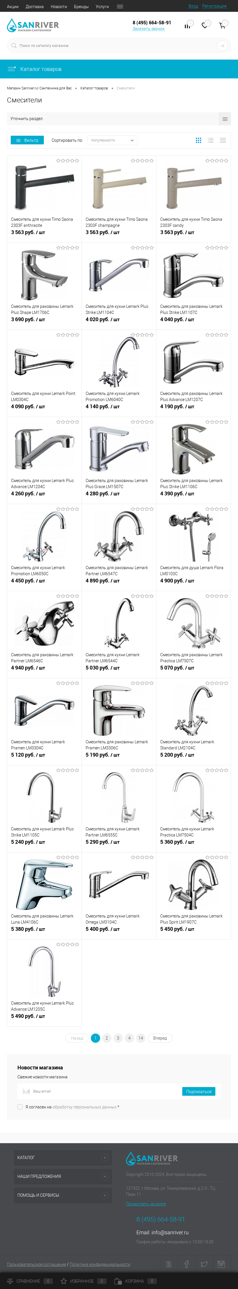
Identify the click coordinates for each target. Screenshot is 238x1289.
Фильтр (31, 140)
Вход (193, 6)
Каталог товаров (40, 69)
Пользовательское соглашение (36, 1264)
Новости (59, 6)
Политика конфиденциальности (100, 1264)
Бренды (81, 6)
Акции (13, 6)
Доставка (35, 6)
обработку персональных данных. (85, 1107)
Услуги (102, 6)
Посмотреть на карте (146, 1204)
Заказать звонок (149, 28)
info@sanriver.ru (170, 1232)
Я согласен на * (72, 1107)
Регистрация (214, 6)
